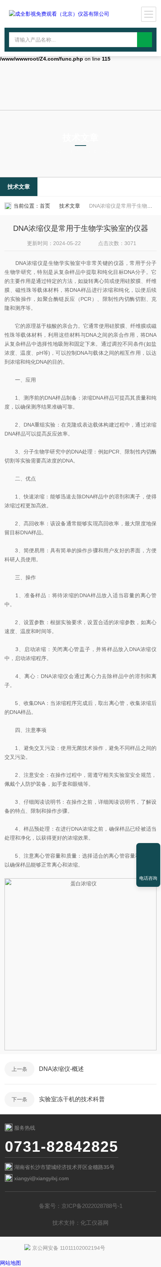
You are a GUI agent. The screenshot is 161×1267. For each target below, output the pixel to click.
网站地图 (10, 1263)
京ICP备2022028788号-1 (91, 1206)
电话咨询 (148, 878)
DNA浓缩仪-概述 (61, 1069)
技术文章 (18, 186)
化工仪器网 (94, 1222)
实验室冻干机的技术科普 (72, 1099)
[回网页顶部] (148, 851)
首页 (45, 206)
